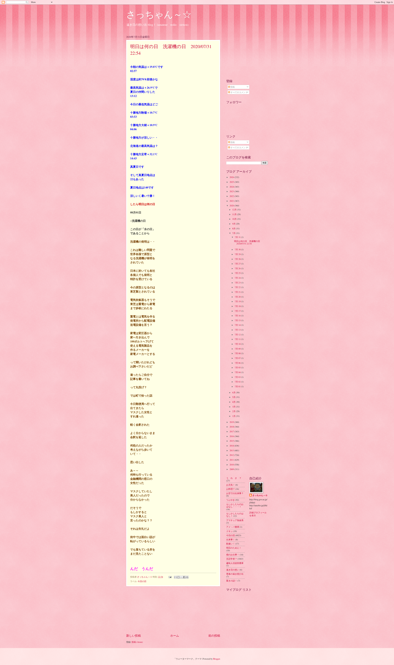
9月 (234, 223)
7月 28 (238, 259)
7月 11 (238, 339)
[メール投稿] (170, 576)
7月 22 (238, 287)
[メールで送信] (175, 577)
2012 (232, 455)
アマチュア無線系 (234, 520)
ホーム (174, 635)
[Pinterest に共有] (187, 577)
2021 (232, 200)
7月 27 (238, 263)
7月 (234, 233)
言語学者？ (231, 558)
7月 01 (238, 386)
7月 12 (238, 334)
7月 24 (238, 277)
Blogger (216, 658)
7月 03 (238, 377)
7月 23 (238, 282)
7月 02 (238, 381)
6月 (234, 392)
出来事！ (230, 539)
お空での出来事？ (234, 493)
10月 (234, 218)
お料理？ (230, 488)
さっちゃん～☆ (159, 14)
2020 (232, 205)
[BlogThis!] (178, 577)
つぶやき (230, 499)
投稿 (232, 86)
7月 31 (238, 237)
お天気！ (230, 484)
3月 (234, 406)
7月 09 (238, 348)
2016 (232, 436)
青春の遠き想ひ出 (234, 573)
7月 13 (238, 329)
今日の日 (142, 581)
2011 (232, 459)
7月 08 (238, 353)
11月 (234, 214)
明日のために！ (233, 547)
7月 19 (238, 301)
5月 (234, 397)
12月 (234, 209)
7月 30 (238, 249)
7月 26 (238, 268)
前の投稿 (214, 635)
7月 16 (238, 315)
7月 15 (238, 320)
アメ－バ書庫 (232, 526)
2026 (232, 177)
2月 (234, 411)
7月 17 (238, 310)
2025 (232, 181)
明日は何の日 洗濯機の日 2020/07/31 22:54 (248, 242)
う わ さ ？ (233, 478)
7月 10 (238, 343)
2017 (232, 431)
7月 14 (238, 324)
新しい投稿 (133, 635)
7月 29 (238, 254)
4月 (234, 401)
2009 (232, 469)
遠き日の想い (232, 569)
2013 (232, 450)
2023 (232, 191)
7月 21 (238, 292)
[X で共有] (181, 577)
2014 (232, 445)
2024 (232, 186)
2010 (232, 464)
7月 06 (238, 362)
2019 (232, 422)
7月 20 (238, 296)
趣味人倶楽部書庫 (234, 563)
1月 (234, 416)
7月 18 (238, 306)
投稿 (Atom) (137, 641)
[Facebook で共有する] (184, 577)
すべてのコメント (239, 92)
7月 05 (238, 367)
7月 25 (238, 273)
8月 (234, 228)
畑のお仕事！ (232, 554)
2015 (232, 440)
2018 (232, 426)
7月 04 (238, 372)
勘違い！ (230, 543)
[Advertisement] (173, 610)
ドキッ (229, 531)
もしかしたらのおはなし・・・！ (234, 505)
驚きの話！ (231, 580)
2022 (232, 196)
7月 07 (238, 358)
